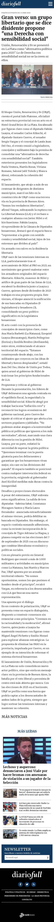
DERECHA (48, 97)
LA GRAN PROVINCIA (41, 896)
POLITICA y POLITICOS (15, 892)
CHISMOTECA (43, 892)
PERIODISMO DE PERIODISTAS (17, 896)
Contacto (27, 900)
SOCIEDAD (31, 892)
